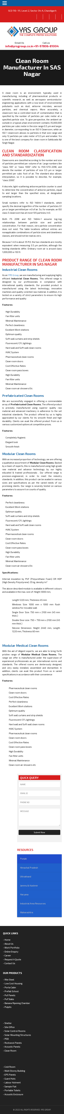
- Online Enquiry (10, 951)
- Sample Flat (9, 1086)
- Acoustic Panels (11, 1046)
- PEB (6, 1038)
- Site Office (9, 1027)
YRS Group (13, 275)
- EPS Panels (9, 1074)
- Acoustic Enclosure (13, 1094)
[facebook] (40, 16)
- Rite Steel (8, 979)
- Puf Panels (9, 995)
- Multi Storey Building (14, 1070)
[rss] (59, 16)
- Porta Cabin (9, 987)
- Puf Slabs (8, 999)
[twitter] (46, 16)
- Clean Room (9, 1050)
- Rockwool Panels (12, 1042)
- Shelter (7, 1023)
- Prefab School (11, 991)
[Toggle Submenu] (39, 858)
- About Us (8, 943)
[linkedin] (52, 16)
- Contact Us (9, 963)
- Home (6, 939)
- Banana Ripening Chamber (16, 1003)
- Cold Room (9, 1066)
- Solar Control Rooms (14, 1031)
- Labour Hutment (12, 1082)
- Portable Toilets (11, 1090)
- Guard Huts (9, 1078)
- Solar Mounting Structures (17, 1035)
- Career (7, 955)
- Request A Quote (12, 959)
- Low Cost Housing (12, 983)
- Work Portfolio (11, 947)
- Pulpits (7, 1007)
